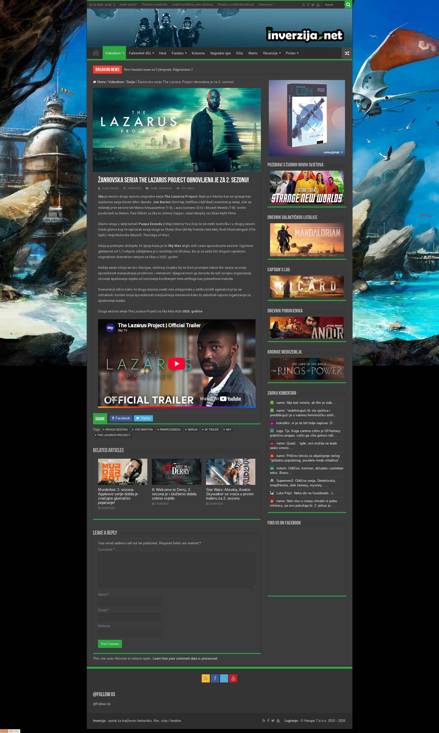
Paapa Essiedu (170, 429)
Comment (106, 549)
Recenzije (270, 53)
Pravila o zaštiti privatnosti (236, 4)
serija (192, 429)
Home (96, 52)
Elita (239, 53)
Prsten (290, 53)
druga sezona (116, 429)
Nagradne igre (220, 53)
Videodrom (113, 53)
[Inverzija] (219, 28)
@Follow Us (104, 695)
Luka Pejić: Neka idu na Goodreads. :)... (306, 493)
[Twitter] (313, 5)
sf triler (212, 429)
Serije (131, 82)
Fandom (178, 53)
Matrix (253, 53)
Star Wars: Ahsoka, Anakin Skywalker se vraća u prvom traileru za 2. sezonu (230, 493)
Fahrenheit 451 (140, 53)
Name (103, 594)
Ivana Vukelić (110, 188)
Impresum (266, 4)
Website (104, 626)
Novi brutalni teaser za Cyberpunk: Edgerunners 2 (158, 69)
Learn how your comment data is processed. (185, 658)
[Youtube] (318, 5)
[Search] (348, 4)
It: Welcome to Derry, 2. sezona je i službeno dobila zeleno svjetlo (174, 493)
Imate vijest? (128, 4)
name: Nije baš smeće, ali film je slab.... (306, 403)
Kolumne (198, 53)
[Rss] (304, 5)
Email (103, 610)
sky (228, 429)
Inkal (162, 53)
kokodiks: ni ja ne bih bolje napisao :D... (305, 423)
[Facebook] (308, 5)
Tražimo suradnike (154, 4)
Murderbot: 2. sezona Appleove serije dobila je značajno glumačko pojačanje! (118, 496)
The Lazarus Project (113, 435)
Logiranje (291, 721)
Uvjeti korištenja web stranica (193, 4)
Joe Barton (144, 429)
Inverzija (99, 721)
